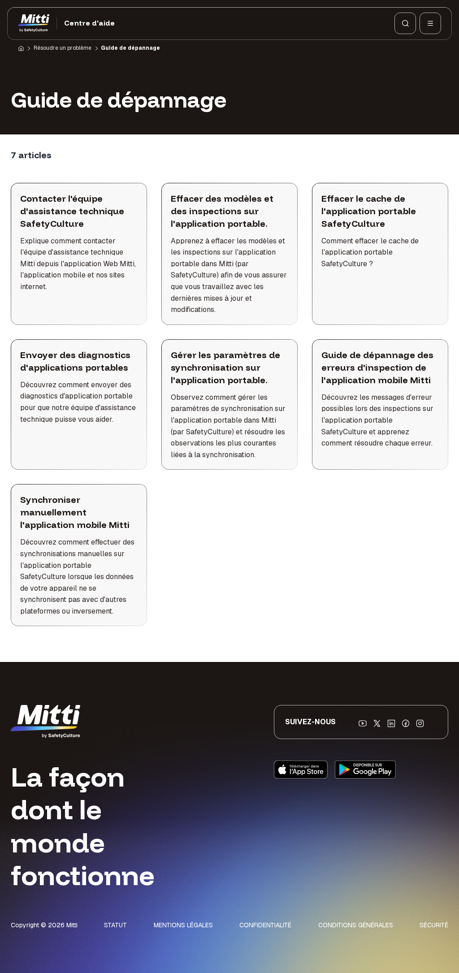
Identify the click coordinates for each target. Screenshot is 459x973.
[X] (376, 723)
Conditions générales (355, 925)
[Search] (405, 23)
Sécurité (434, 925)
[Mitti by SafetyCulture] (33, 23)
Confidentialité (265, 925)
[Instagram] (420, 723)
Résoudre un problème (62, 48)
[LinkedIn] (391, 723)
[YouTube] (362, 723)
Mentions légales (183, 925)
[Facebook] (405, 723)
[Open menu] (430, 23)
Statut (115, 925)
